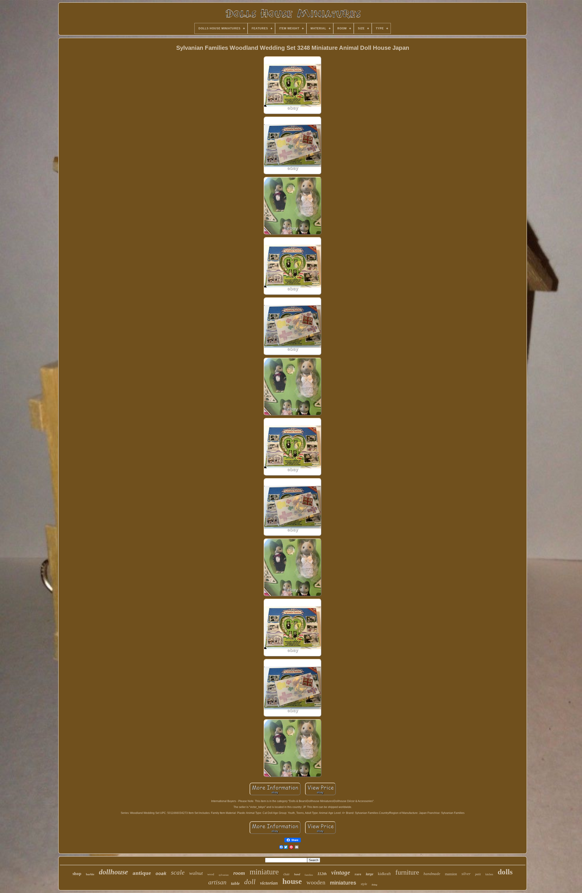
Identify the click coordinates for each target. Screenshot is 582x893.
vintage (340, 872)
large (369, 874)
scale (178, 872)
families (309, 874)
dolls (505, 872)
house (292, 881)
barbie (90, 874)
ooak (161, 873)
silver (466, 874)
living (374, 884)
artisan (217, 882)
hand (297, 874)
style (364, 884)
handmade (432, 874)
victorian (269, 883)
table (235, 883)
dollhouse (113, 872)
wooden (315, 882)
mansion (451, 874)
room (239, 873)
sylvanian (224, 874)
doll (250, 882)
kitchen (489, 874)
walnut (196, 873)
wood (210, 874)
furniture (407, 872)
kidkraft (384, 873)
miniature (264, 872)
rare (358, 874)
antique (142, 873)
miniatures (343, 883)
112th (322, 873)
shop (77, 873)
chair (286, 874)
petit (478, 874)
